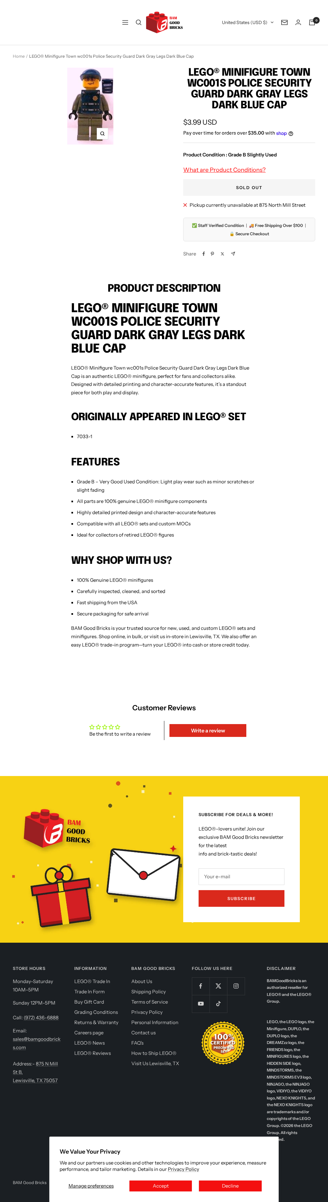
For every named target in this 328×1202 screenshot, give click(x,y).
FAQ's (137, 1043)
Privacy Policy (183, 1169)
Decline (230, 1186)
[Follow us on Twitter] (218, 986)
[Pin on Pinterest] (212, 254)
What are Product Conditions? (224, 169)
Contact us (143, 1033)
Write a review (208, 730)
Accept (161, 1186)
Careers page (88, 1033)
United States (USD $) (244, 22)
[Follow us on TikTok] (218, 1004)
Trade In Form (89, 992)
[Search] (139, 22)
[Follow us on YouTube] (200, 1004)
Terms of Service (149, 1002)
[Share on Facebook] (203, 254)
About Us (141, 981)
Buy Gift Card (89, 1002)
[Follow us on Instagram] (236, 986)
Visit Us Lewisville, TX (155, 1063)
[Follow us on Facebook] (200, 986)
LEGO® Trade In (92, 981)
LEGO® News (89, 1043)
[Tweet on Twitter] (222, 254)
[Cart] (312, 22)
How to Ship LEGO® (153, 1053)
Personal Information (154, 1022)
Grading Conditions (96, 1012)
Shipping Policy (148, 992)
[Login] (298, 22)
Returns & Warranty (96, 1022)
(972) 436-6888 (41, 1017)
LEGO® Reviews (92, 1053)
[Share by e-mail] (233, 254)
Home (19, 56)
